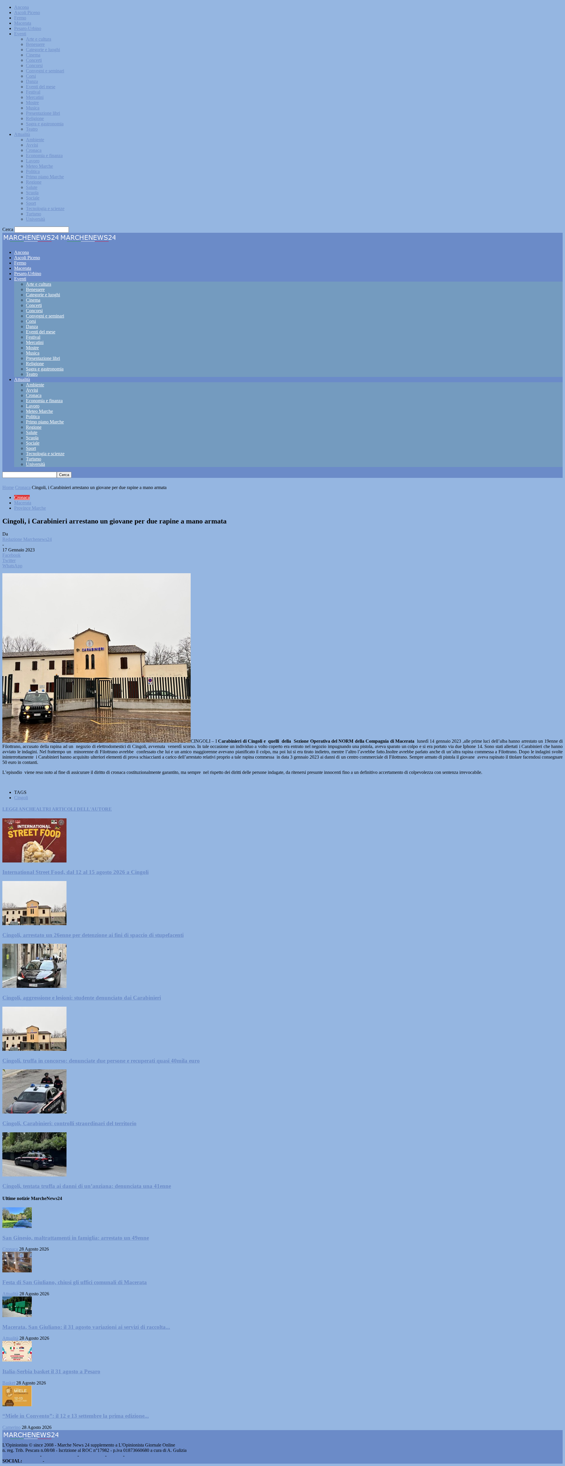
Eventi (20, 33)
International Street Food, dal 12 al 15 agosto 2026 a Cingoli (75, 872)
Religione (35, 118)
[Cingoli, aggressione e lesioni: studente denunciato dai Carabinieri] (34, 986)
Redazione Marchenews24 (27, 539)
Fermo (20, 17)
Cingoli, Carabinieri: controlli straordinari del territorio (69, 1123)
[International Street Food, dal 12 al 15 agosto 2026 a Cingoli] (34, 860)
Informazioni (92, 1455)
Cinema (33, 54)
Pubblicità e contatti (20, 1455)
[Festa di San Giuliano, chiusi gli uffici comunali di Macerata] (17, 1270)
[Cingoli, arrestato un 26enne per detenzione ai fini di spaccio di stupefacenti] (34, 923)
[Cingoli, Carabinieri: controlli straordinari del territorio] (34, 1111)
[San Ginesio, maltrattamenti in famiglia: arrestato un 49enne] (17, 1226)
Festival (33, 91)
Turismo (33, 213)
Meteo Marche (39, 166)
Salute (31, 187)
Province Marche (30, 508)
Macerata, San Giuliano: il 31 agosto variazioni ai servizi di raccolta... (86, 1327)
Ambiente (35, 139)
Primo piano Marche (45, 176)
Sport (31, 203)
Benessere (35, 44)
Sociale (32, 197)
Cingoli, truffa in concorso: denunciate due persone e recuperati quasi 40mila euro (101, 1061)
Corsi (31, 76)
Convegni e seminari (45, 70)
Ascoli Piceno (27, 12)
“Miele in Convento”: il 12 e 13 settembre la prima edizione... (75, 1416)
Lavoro (32, 160)
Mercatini (35, 97)
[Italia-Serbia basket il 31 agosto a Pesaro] (17, 1359)
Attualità (22, 134)
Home (8, 487)
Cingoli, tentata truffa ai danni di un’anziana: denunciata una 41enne (86, 1186)
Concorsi (34, 65)
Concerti (34, 60)
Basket (8, 1382)
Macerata (22, 23)
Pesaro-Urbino (27, 28)
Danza (32, 81)
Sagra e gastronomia (45, 123)
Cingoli (21, 797)
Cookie (132, 1455)
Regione (33, 182)
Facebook (32, 1460)
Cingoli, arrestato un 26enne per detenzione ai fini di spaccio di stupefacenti (93, 935)
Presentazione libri (43, 113)
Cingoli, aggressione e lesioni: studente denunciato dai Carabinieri (81, 998)
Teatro (32, 129)
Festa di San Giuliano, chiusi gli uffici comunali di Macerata (74, 1282)
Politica (33, 171)
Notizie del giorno (59, 1455)
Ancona (21, 7)
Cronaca (33, 150)
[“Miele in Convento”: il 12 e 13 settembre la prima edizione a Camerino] (17, 1404)
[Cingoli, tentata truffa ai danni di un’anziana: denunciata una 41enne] (34, 1174)
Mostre (32, 102)
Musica (32, 107)
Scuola (32, 192)
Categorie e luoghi (43, 49)
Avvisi (32, 144)
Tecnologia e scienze (45, 208)
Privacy (115, 1455)
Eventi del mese (40, 86)
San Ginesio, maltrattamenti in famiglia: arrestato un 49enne (75, 1238)
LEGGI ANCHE (19, 809)
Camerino (11, 1427)
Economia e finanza (44, 155)
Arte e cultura (38, 38)
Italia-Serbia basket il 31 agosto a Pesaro (51, 1371)
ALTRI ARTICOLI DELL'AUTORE (74, 809)
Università (35, 219)
